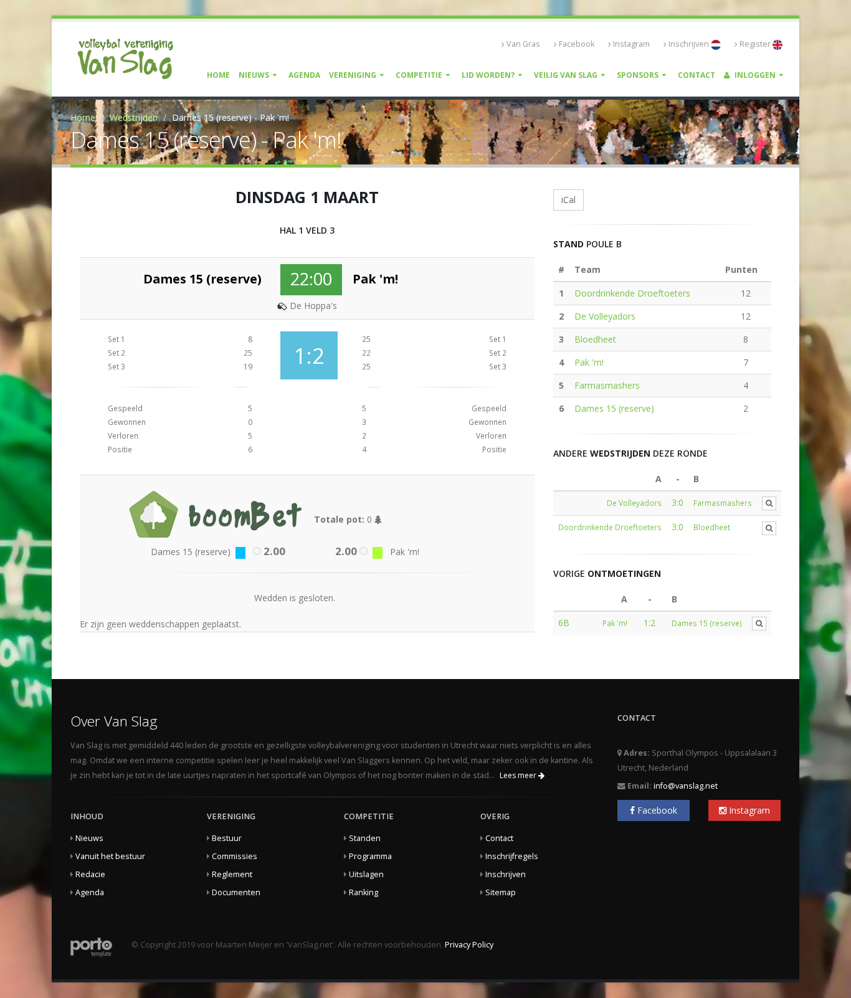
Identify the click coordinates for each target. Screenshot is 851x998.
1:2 (649, 623)
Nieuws (254, 75)
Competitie (419, 75)
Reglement (232, 874)
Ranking (363, 892)
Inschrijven (689, 44)
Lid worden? (488, 75)
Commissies (234, 856)
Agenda (304, 75)
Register (756, 44)
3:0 (677, 502)
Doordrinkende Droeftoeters (632, 293)
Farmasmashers (607, 385)
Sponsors (637, 75)
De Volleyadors (604, 316)
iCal (568, 200)
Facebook (576, 44)
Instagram (631, 44)
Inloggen (754, 75)
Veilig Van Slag (565, 75)
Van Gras (523, 44)
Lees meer (519, 775)
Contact (696, 75)
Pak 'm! (589, 362)
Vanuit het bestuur (110, 856)
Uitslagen (366, 874)
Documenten (236, 892)
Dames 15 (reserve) (614, 408)
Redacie (90, 874)
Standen (365, 838)
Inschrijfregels (511, 856)
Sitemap (500, 892)
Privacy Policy (469, 944)
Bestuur (227, 838)
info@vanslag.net (686, 786)
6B (563, 623)
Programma (370, 856)
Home (218, 75)
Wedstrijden (134, 117)
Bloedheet (595, 339)
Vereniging (352, 75)
